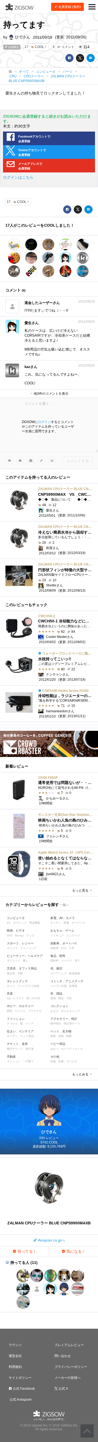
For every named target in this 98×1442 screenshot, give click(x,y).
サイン (11, 985)
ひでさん (22, 37)
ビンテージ (73, 935)
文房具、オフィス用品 (22, 968)
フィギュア (57, 935)
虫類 (61, 1036)
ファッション (16, 1018)
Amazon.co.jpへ (51, 1240)
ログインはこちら (18, 177)
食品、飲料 (57, 955)
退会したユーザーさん (42, 303)
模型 (9, 1010)
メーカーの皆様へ (67, 1378)
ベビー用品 (57, 1043)
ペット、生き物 (60, 1031)
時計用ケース (72, 1023)
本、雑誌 (56, 993)
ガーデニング (58, 973)
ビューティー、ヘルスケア (25, 955)
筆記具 (11, 973)
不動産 (11, 1056)
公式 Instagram (20, 1399)
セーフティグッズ (72, 1048)
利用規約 (15, 1367)
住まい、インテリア (20, 1031)
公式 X (63, 1389)
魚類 (53, 1036)
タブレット (20, 922)
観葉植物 (74, 973)
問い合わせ (62, 1356)
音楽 (10, 993)
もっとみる (80, 1074)
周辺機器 (34, 922)
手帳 (20, 973)
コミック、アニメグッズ (66, 981)
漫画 (53, 998)
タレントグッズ (17, 981)
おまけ (54, 1010)
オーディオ (78, 922)
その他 (54, 1056)
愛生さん (31, 323)
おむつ (54, 1048)
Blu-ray (19, 935)
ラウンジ (15, 1345)
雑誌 (61, 998)
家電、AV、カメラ (62, 918)
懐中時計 (55, 1023)
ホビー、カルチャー (20, 1006)
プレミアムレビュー (69, 1345)
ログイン (44, 422)
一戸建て (28, 1061)
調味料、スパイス (61, 960)
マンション (13, 1061)
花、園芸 (56, 968)
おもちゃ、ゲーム (62, 930)
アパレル (12, 1023)
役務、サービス (67, 1061)
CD (9, 998)
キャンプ (12, 948)
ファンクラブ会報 (28, 985)
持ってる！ (26, 1251)
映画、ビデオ (16, 930)
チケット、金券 (17, 1043)
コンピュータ (16, 918)
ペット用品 (27, 1036)
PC (9, 922)
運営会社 (15, 1356)
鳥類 (69, 1036)
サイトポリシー (20, 1378)
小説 (69, 998)
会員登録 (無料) (69, 7)
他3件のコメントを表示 (50, 394)
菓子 (77, 960)
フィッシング (28, 948)
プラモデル (35, 1010)
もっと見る (80, 890)
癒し (25, 960)
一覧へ (64, 904)
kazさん (30, 367)
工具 (71, 948)
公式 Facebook (23, 1389)
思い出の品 (33, 998)
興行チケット (15, 1048)
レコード (18, 998)
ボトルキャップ (70, 1010)
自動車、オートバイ (63, 943)
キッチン (55, 922)
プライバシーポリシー (70, 1367)
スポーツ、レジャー (20, 943)
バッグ (29, 1023)
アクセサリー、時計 (63, 1018)
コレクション (59, 1006)
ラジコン (20, 1010)
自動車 (54, 948)
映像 (66, 922)
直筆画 (73, 985)
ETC (63, 948)
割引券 (30, 1048)
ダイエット (13, 960)
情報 (53, 1061)
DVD (10, 935)
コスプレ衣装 (58, 985)
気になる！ (75, 1251)
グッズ (30, 935)
